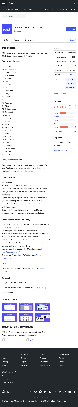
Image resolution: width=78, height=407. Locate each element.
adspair (19, 31)
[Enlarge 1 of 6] (14, 306)
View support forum (61, 150)
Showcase (25, 354)
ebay (73, 79)
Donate (63, 362)
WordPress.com (9, 372)
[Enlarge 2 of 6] (31, 306)
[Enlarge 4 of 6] (14, 316)
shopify (73, 83)
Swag (62, 365)
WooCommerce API (13, 252)
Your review (58, 131)
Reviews (17, 40)
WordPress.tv (46, 365)
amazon (68, 79)
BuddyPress (7, 383)
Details (6, 40)
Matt (5, 376)
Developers (44, 362)
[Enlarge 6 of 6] (47, 316)
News (4, 358)
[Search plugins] (24, 16)
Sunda (9, 392)
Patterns (24, 365)
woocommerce (70, 87)
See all (73, 131)
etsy (67, 83)
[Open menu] (75, 3)
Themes (24, 358)
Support (73, 40)
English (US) (72, 74)
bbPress (6, 379)
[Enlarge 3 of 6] (47, 306)
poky (32, 340)
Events (61, 358)
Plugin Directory (7, 9)
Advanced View (60, 94)
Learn (42, 354)
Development (30, 40)
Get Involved (64, 354)
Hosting (5, 362)
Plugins (23, 362)
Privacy (5, 365)
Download (71, 29)
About (4, 354)
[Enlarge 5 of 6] (31, 316)
